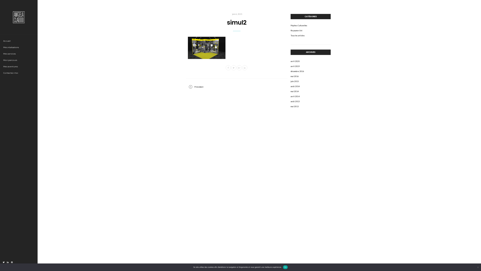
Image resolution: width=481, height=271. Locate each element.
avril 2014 (295, 96)
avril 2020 (295, 61)
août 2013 (295, 101)
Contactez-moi (10, 73)
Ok (285, 267)
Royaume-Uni (296, 30)
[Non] (478, 267)
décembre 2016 (297, 71)
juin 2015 (295, 81)
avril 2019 (295, 66)
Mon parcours (10, 60)
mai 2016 (295, 76)
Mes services (9, 54)
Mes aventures (10, 66)
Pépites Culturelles (299, 25)
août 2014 (295, 86)
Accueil (7, 41)
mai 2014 (295, 91)
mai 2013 (295, 106)
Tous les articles (298, 35)
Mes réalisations (11, 47)
